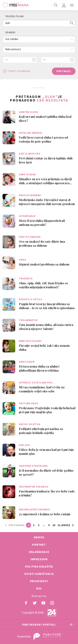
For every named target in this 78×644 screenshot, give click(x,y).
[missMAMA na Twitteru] (34, 603)
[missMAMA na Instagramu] (52, 603)
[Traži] (55, 5)
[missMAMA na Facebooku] (26, 603)
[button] (71, 5)
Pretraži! (63, 71)
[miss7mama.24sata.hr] (16, 5)
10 (54, 525)
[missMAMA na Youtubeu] (43, 603)
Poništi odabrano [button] (19, 71)
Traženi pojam (14, 16)
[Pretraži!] (71, 23)
